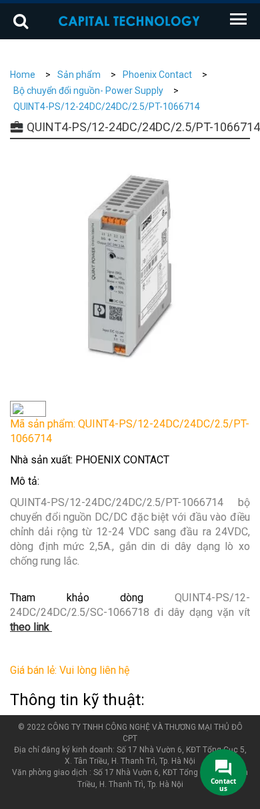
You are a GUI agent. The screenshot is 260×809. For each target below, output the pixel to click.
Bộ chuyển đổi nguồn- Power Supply (88, 90)
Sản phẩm (79, 74)
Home (22, 74)
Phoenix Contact (157, 74)
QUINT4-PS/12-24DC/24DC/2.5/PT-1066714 (106, 106)
